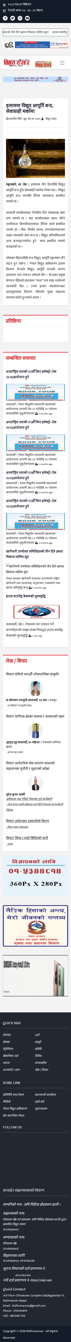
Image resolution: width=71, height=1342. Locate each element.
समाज (6, 1063)
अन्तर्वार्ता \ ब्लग (11, 1070)
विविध (38, 1056)
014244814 (20, 1310)
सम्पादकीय (40, 1063)
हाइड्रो (38, 1042)
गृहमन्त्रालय (41, 1108)
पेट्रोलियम (8, 1049)
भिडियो (6, 1101)
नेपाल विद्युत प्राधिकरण (15, 1108)
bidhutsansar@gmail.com (28, 1305)
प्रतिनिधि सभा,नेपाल (13, 1094)
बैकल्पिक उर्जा (10, 1056)
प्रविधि (38, 1049)
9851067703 (17, 1315)
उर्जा (37, 1035)
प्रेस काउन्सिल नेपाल (13, 1115)
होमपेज (6, 1035)
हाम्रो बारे (39, 1101)
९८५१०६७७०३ (10, 1229)
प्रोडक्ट (6, 1042)
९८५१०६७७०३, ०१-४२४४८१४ (18, 1260)
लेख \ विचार (41, 1070)
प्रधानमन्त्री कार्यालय (45, 1094)
